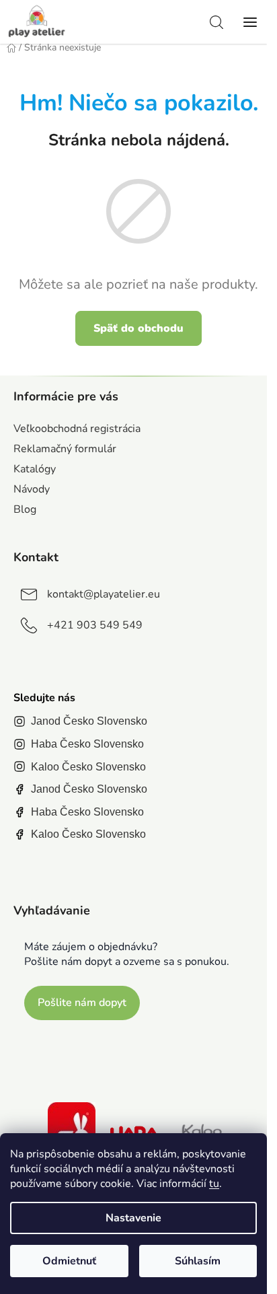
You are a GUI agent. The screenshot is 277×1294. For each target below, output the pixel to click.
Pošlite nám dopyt (82, 1002)
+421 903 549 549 (95, 625)
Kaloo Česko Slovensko (88, 766)
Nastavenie (133, 1218)
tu (214, 1183)
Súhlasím (198, 1261)
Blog (24, 509)
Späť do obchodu (138, 328)
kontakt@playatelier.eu (103, 594)
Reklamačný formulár (64, 448)
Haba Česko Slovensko (87, 744)
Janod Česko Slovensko (89, 721)
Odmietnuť (69, 1261)
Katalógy (34, 469)
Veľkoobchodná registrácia (77, 428)
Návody (31, 489)
